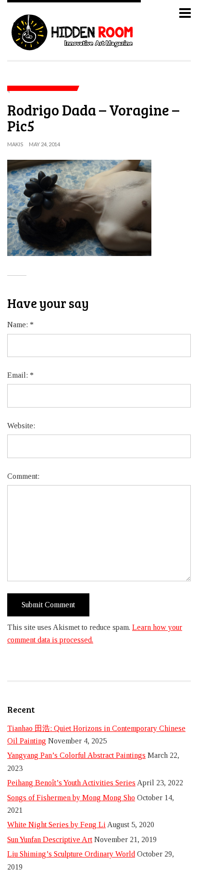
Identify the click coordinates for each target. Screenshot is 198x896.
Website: (21, 426)
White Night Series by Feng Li (56, 824)
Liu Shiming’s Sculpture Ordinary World (71, 854)
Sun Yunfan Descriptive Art (49, 839)
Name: (20, 324)
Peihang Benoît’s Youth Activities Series (71, 783)
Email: (20, 375)
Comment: (23, 476)
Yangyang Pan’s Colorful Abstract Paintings (76, 755)
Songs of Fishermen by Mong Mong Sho (71, 798)
